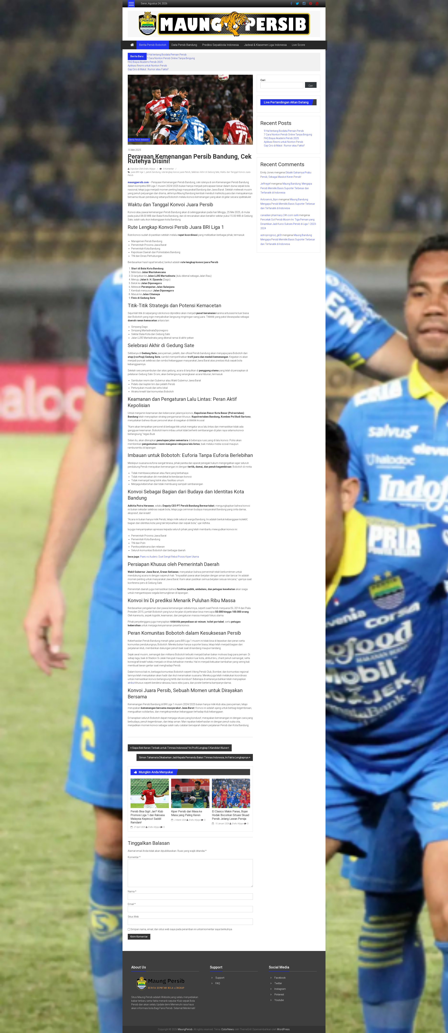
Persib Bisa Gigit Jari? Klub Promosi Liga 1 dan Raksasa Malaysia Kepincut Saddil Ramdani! (148, 817)
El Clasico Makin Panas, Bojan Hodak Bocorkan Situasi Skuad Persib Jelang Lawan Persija (230, 815)
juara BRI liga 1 (138, 172)
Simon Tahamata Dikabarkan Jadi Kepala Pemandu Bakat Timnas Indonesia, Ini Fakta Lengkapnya (193, 757)
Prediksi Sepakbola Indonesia (220, 45)
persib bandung (153, 172)
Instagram (280, 989)
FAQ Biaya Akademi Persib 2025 (145, 62)
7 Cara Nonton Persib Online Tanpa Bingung (171, 58)
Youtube (279, 1000)
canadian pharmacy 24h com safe (279, 215)
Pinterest (279, 994)
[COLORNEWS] (160, 983)
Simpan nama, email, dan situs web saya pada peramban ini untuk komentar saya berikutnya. (182, 929)
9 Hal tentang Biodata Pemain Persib (167, 54)
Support (219, 977)
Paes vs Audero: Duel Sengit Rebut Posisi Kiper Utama (169, 556)
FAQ (217, 983)
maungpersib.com (138, 182)
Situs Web (133, 916)
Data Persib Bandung (184, 45)
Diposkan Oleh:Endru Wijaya (142, 169)
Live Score (298, 45)
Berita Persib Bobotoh (152, 45)
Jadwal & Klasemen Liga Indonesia (265, 45)
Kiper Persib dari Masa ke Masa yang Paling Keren (186, 813)
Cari (262, 80)
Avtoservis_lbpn (269, 199)
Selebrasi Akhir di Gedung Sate (205, 172)
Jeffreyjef (265, 183)
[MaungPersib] (132, 45)
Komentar (134, 857)
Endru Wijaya (154, 827)
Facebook (280, 977)
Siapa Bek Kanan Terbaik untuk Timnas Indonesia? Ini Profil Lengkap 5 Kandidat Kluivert (180, 747)
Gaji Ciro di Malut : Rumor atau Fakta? (148, 69)
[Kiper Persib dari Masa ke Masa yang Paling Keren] (190, 793)
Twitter (278, 983)
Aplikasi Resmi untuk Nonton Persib (147, 65)
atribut (131, 682)
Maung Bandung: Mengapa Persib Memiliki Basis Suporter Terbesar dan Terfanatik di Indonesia (286, 188)
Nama (132, 891)
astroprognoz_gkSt (271, 235)
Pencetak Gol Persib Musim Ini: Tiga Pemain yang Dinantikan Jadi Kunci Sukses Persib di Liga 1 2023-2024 (288, 224)
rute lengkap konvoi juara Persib (176, 172)
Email (132, 904)
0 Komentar (168, 169)
